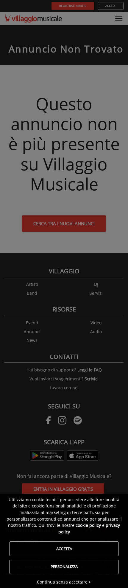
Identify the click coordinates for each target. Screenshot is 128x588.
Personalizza (64, 566)
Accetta (64, 548)
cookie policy (88, 525)
